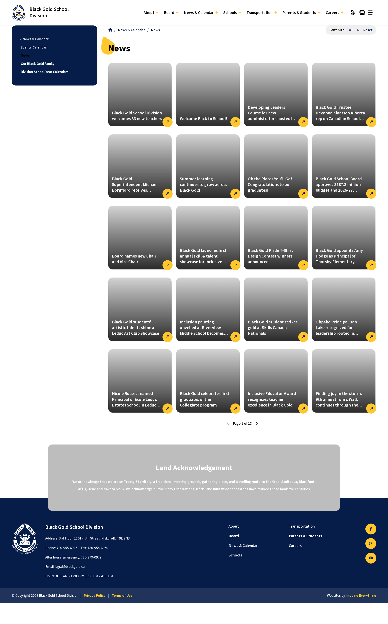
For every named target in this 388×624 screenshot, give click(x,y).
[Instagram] (370, 543)
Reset (368, 30)
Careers (295, 546)
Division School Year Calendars (45, 71)
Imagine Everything (361, 595)
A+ (351, 30)
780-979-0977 (91, 557)
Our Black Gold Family (38, 63)
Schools (235, 555)
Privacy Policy (94, 595)
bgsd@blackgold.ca (70, 566)
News (25, 55)
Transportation (302, 526)
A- (358, 30)
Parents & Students (305, 536)
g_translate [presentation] (353, 12)
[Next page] (256, 424)
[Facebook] (370, 529)
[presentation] (370, 12)
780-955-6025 (67, 547)
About (234, 526)
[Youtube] (370, 558)
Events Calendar (33, 47)
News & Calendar (131, 30)
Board (234, 536)
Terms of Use (122, 595)
